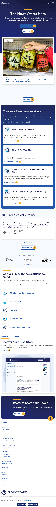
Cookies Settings (22, 504)
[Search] (46, 3)
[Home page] (7, 3)
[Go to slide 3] (28, 242)
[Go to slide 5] (31, 242)
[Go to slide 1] (24, 242)
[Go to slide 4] (29, 242)
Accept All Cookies (32, 504)
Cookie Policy (29, 500)
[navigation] (53, 3)
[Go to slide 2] (26, 242)
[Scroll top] (50, 418)
